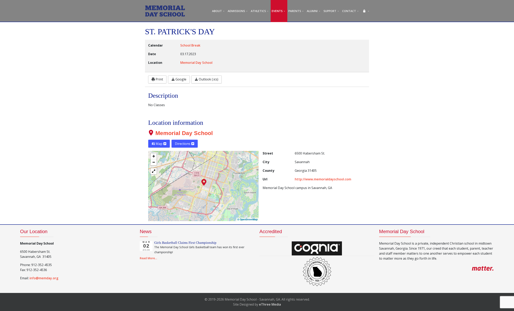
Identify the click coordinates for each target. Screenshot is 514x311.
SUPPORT (329, 11)
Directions (183, 143)
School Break (190, 45)
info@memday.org (44, 278)
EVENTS (277, 11)
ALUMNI (312, 11)
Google (180, 79)
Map (159, 143)
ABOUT (217, 11)
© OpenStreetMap (247, 219)
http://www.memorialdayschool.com (323, 179)
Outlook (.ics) (208, 79)
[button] (203, 182)
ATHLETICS (258, 11)
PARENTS (294, 11)
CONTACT (349, 11)
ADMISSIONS (236, 11)
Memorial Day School (184, 133)
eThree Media (270, 304)
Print (159, 79)
